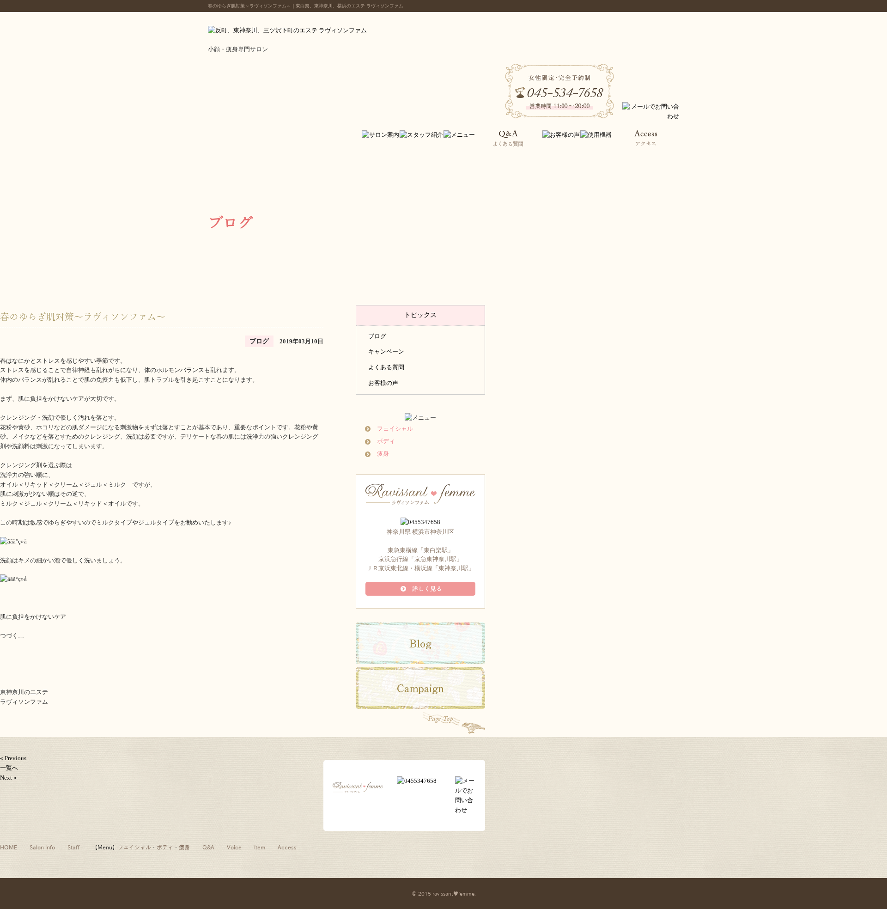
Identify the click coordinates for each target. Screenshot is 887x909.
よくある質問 (386, 367)
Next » (8, 777)
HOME (8, 847)
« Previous (13, 758)
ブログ (377, 336)
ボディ (386, 441)
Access (287, 847)
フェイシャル (395, 428)
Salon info (42, 847)
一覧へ (9, 767)
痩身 (383, 453)
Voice (234, 847)
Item (259, 847)
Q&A (208, 847)
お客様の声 (383, 382)
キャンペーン (386, 351)
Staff (73, 847)
